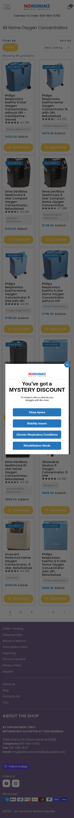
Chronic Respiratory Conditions (37, 434)
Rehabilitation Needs (37, 445)
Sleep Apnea (37, 412)
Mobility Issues (37, 423)
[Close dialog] (67, 364)
